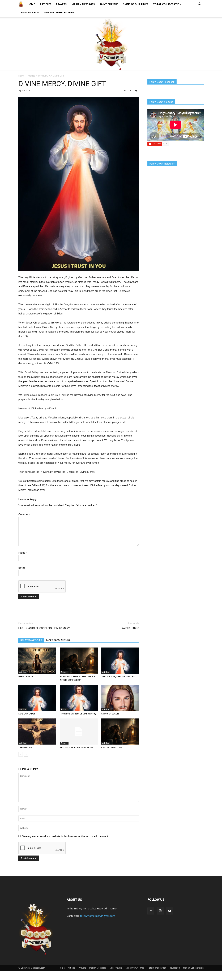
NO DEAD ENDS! (26, 713)
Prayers (61, 4)
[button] (199, 4)
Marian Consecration (59, 12)
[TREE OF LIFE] (37, 731)
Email (22, 567)
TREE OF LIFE (25, 747)
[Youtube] (169, 911)
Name (22, 552)
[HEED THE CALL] (37, 661)
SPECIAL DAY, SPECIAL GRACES (118, 676)
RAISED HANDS (130, 628)
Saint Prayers (109, 4)
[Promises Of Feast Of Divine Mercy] (79, 698)
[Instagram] (160, 911)
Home (31, 4)
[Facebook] (150, 911)
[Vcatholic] (111, 44)
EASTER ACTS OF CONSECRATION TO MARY (44, 628)
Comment (24, 514)
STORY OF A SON (110, 713)
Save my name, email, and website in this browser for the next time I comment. (65, 836)
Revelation (28, 12)
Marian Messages (83, 4)
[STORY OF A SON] (120, 698)
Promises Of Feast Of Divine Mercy (78, 713)
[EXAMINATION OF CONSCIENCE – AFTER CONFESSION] (79, 661)
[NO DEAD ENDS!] (37, 698)
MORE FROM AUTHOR (58, 640)
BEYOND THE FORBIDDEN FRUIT (76, 747)
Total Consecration (167, 4)
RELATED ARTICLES (31, 640)
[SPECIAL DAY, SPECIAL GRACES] (120, 661)
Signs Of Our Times (135, 4)
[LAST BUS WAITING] (120, 731)
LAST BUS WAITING (111, 747)
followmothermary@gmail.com (97, 915)
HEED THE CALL (26, 676)
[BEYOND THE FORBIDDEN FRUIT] (79, 731)
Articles (45, 4)
